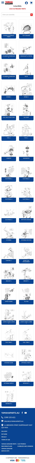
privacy (4, 437)
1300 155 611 (9, 417)
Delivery (4, 431)
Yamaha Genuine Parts (8, 444)
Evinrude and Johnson (25, 446)
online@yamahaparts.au (13, 421)
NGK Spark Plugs (6, 446)
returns (4, 434)
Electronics (22, 444)
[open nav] (2, 2)
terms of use (5, 439)
